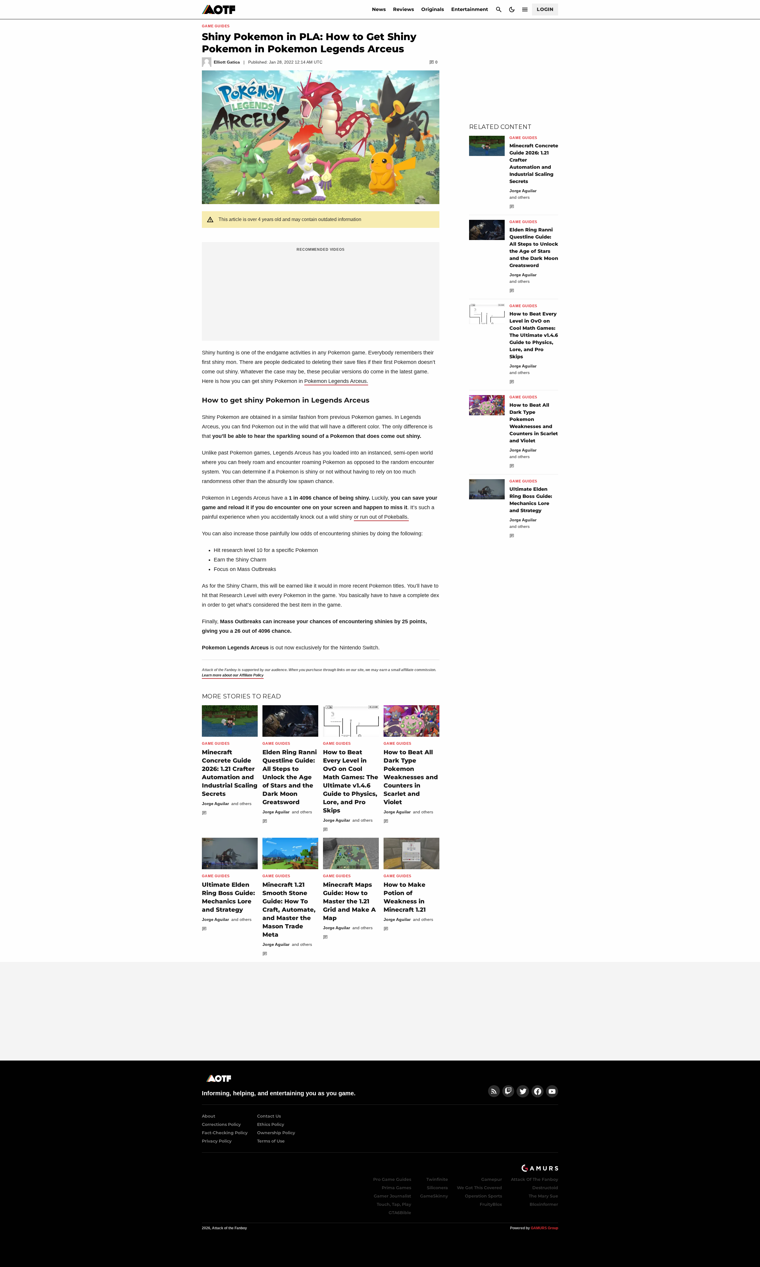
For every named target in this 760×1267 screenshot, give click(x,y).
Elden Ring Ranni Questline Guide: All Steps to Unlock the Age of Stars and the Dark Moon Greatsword (289, 777)
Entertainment (469, 9)
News (379, 9)
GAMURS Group (544, 1228)
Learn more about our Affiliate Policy (233, 675)
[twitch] (508, 1091)
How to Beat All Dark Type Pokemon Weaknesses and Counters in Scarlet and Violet (411, 777)
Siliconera (437, 1187)
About (208, 1116)
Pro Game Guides (392, 1179)
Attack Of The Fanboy (534, 1179)
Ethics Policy (270, 1124)
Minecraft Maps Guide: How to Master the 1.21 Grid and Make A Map (349, 901)
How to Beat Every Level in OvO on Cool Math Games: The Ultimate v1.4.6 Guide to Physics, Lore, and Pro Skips (533, 335)
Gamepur (491, 1179)
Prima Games (396, 1187)
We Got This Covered (479, 1187)
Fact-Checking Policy (225, 1132)
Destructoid (545, 1187)
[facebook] (537, 1091)
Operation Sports (483, 1196)
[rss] (494, 1091)
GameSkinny (434, 1196)
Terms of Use (271, 1141)
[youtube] (552, 1091)
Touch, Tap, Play (394, 1204)
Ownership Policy (276, 1132)
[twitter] (523, 1091)
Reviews (403, 9)
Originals (432, 9)
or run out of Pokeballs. (381, 517)
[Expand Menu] (525, 9)
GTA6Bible (400, 1212)
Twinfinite (437, 1179)
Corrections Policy (221, 1124)
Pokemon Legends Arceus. (336, 381)
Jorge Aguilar (215, 803)
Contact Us (269, 1116)
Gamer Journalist (392, 1196)
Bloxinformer (544, 1204)
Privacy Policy (217, 1141)
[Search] (499, 9)
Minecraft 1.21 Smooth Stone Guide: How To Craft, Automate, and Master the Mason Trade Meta (289, 909)
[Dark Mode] (512, 9)
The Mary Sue (543, 1196)
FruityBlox (491, 1204)
